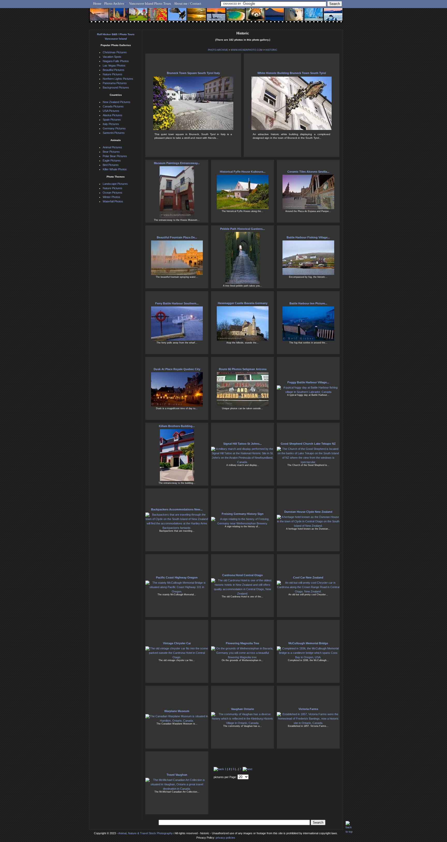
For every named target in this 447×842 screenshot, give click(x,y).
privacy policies (225, 837)
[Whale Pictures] (213, 17)
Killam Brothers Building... (177, 426)
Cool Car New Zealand (308, 577)
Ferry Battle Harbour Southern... (177, 303)
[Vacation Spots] (232, 17)
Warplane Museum (176, 711)
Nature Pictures (112, 74)
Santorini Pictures (114, 132)
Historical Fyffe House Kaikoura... (242, 171)
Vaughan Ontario (242, 709)
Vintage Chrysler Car (177, 643)
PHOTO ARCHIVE (218, 50)
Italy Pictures (111, 124)
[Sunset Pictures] (98, 17)
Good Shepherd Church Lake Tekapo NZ (308, 443)
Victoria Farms (308, 709)
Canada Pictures (113, 106)
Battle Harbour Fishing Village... (308, 237)
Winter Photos (111, 197)
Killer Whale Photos (115, 169)
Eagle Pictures (112, 160)
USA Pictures (111, 110)
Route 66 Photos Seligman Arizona (242, 369)
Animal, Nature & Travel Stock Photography (145, 833)
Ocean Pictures (112, 192)
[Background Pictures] (194, 17)
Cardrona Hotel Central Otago (242, 575)
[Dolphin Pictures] (328, 17)
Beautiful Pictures (113, 69)
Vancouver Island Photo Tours (150, 3)
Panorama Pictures (115, 83)
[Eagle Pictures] (175, 17)
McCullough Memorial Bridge (308, 643)
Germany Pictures (114, 128)
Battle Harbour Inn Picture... (308, 303)
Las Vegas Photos (114, 65)
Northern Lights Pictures (118, 78)
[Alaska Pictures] (309, 17)
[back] (219, 769)
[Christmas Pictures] (117, 17)
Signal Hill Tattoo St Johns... (242, 443)
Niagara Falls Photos (116, 61)
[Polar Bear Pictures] (290, 17)
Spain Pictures (112, 119)
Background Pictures (116, 87)
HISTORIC (271, 50)
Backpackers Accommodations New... (177, 509)
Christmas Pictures (115, 52)
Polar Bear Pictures (115, 156)
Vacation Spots (112, 56)
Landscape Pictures (115, 183)
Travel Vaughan (177, 774)
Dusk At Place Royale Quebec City (177, 369)
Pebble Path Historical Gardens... (242, 228)
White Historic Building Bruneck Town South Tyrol (291, 73)
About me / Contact (187, 3)
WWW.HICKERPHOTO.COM (247, 50)
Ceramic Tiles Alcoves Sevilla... (308, 171)
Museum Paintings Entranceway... (177, 163)
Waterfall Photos (113, 201)
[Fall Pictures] (156, 17)
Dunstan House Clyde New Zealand (308, 511)
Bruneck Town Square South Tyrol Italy (193, 73)
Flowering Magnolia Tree (242, 643)
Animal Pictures (112, 147)
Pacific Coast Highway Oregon (177, 577)
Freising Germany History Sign (243, 513)
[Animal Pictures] (251, 17)
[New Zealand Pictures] (271, 17)
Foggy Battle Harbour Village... (308, 382)
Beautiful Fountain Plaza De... (177, 237)
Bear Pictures (111, 151)
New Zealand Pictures (116, 102)
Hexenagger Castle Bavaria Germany (242, 303)
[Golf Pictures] (136, 17)
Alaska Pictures (112, 115)
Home (97, 3)
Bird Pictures (111, 164)
